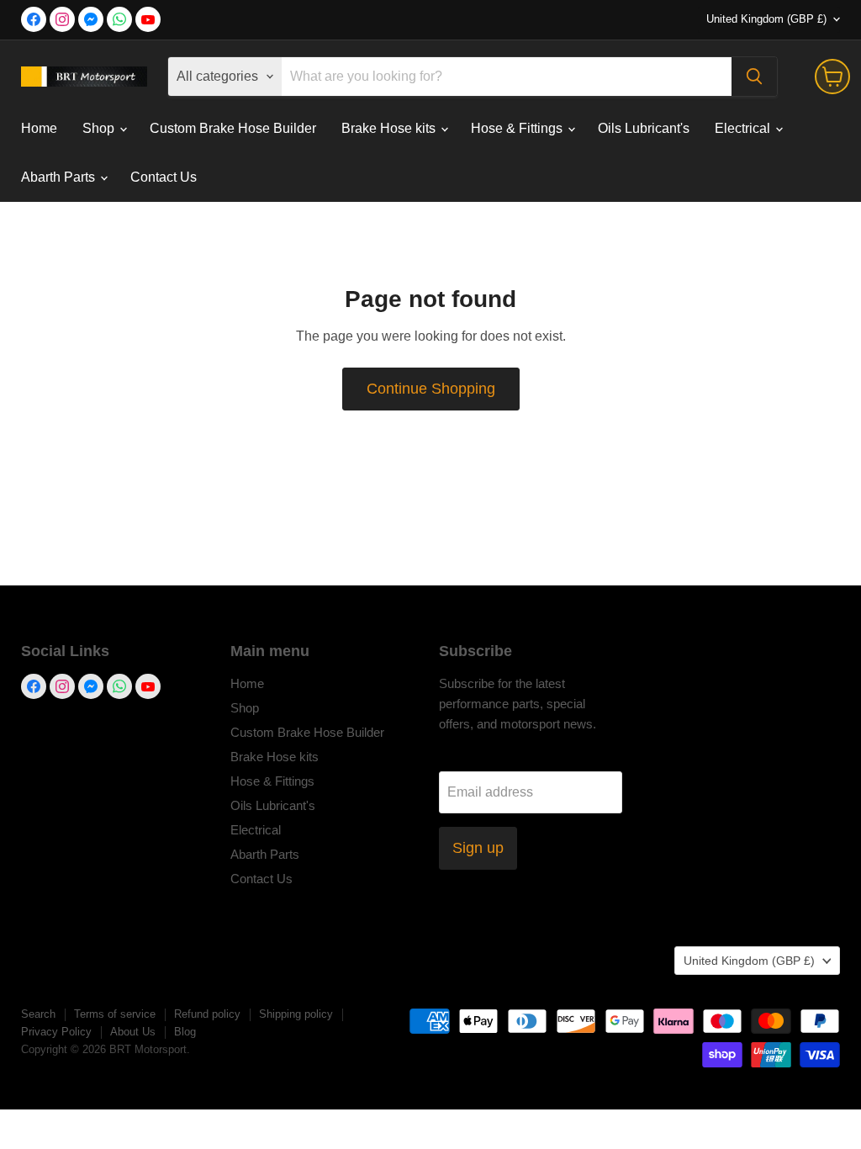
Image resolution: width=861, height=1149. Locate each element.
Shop (100, 128)
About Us (133, 1031)
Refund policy (207, 1014)
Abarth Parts (59, 177)
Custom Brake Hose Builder (233, 128)
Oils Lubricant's (643, 128)
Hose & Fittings (518, 128)
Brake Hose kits (390, 128)
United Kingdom (766, 19)
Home (39, 128)
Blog (185, 1031)
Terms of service (115, 1014)
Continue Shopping (431, 388)
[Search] (754, 76)
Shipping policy (296, 1014)
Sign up (478, 847)
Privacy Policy (56, 1031)
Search (38, 1014)
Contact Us (163, 177)
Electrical (744, 128)
